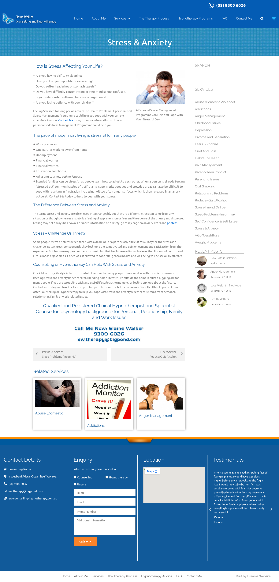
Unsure (81, 484)
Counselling (84, 477)
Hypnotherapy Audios (156, 576)
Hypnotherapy (118, 477)
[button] (210, 509)
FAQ (224, 18)
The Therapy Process (154, 18)
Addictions (96, 425)
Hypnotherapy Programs (195, 18)
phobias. (172, 223)
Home (78, 18)
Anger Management (155, 415)
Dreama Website (258, 576)
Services (120, 18)
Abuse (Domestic (49, 413)
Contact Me (244, 18)
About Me (99, 18)
